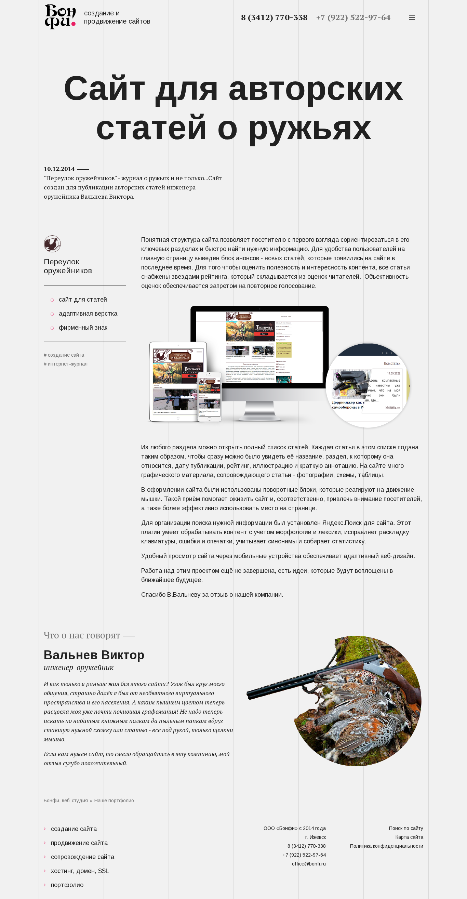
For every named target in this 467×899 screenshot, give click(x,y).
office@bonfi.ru (309, 864)
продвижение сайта (79, 842)
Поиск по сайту (406, 828)
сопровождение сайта (82, 857)
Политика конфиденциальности (386, 846)
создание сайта (74, 828)
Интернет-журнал (68, 364)
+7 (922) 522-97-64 (353, 17)
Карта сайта (409, 837)
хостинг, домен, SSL (80, 871)
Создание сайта (66, 355)
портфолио (67, 885)
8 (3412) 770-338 (274, 17)
